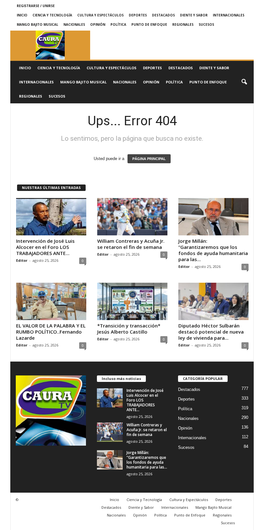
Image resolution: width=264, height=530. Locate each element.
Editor (21, 260)
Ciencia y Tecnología (52, 15)
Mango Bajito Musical (37, 24)
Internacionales (228, 15)
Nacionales (74, 24)
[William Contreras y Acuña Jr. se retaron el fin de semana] (132, 216)
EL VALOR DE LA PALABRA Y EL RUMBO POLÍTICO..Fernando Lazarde (51, 331)
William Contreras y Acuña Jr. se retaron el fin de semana (131, 244)
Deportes (138, 15)
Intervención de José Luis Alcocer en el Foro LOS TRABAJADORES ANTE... (45, 247)
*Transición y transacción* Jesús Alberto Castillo (128, 328)
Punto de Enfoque (149, 24)
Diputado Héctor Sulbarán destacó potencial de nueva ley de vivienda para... (211, 331)
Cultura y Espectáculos (100, 15)
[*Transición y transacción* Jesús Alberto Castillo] (132, 301)
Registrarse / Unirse (36, 6)
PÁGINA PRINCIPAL (149, 159)
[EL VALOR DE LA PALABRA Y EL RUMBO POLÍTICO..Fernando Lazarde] (51, 301)
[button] (244, 82)
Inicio (22, 15)
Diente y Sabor (194, 15)
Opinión (97, 24)
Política (118, 24)
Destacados (163, 15)
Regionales (182, 24)
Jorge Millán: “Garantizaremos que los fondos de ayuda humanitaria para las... (213, 250)
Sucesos (206, 24)
